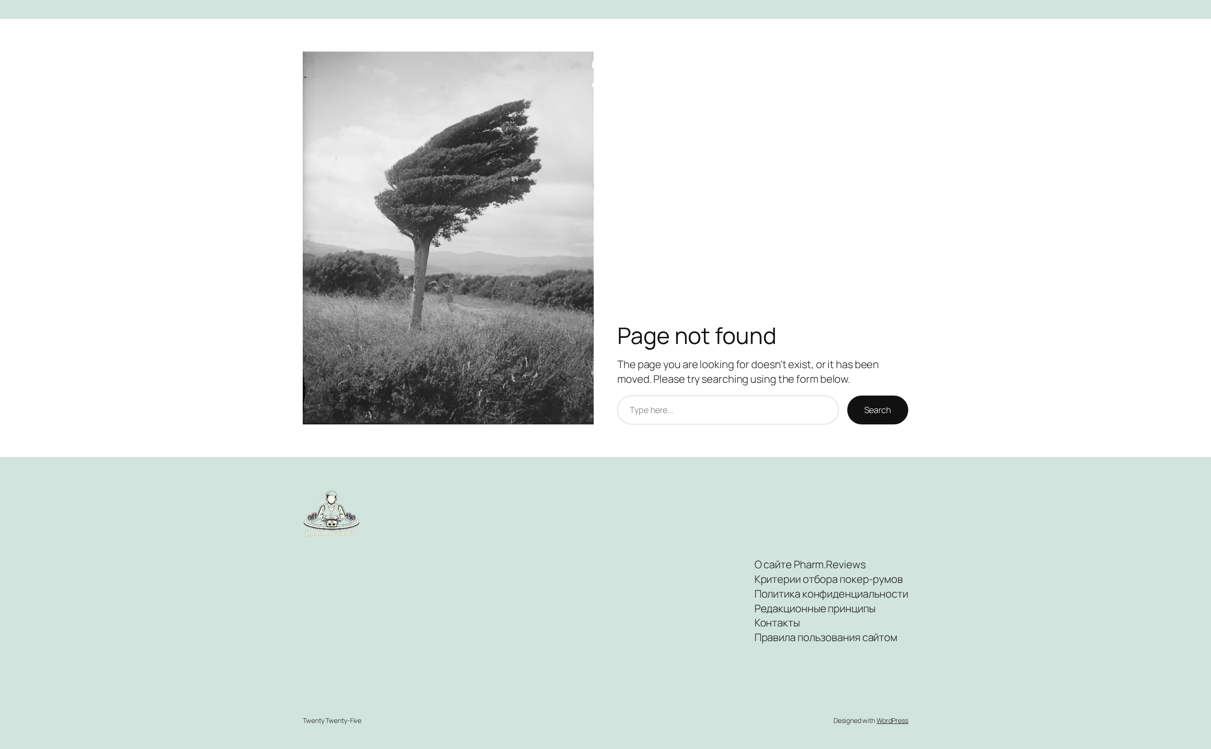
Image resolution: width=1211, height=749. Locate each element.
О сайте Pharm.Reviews (810, 564)
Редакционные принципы (815, 608)
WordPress (892, 720)
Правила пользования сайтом (826, 637)
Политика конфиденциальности (831, 594)
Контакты (777, 623)
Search (877, 409)
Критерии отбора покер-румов (829, 579)
